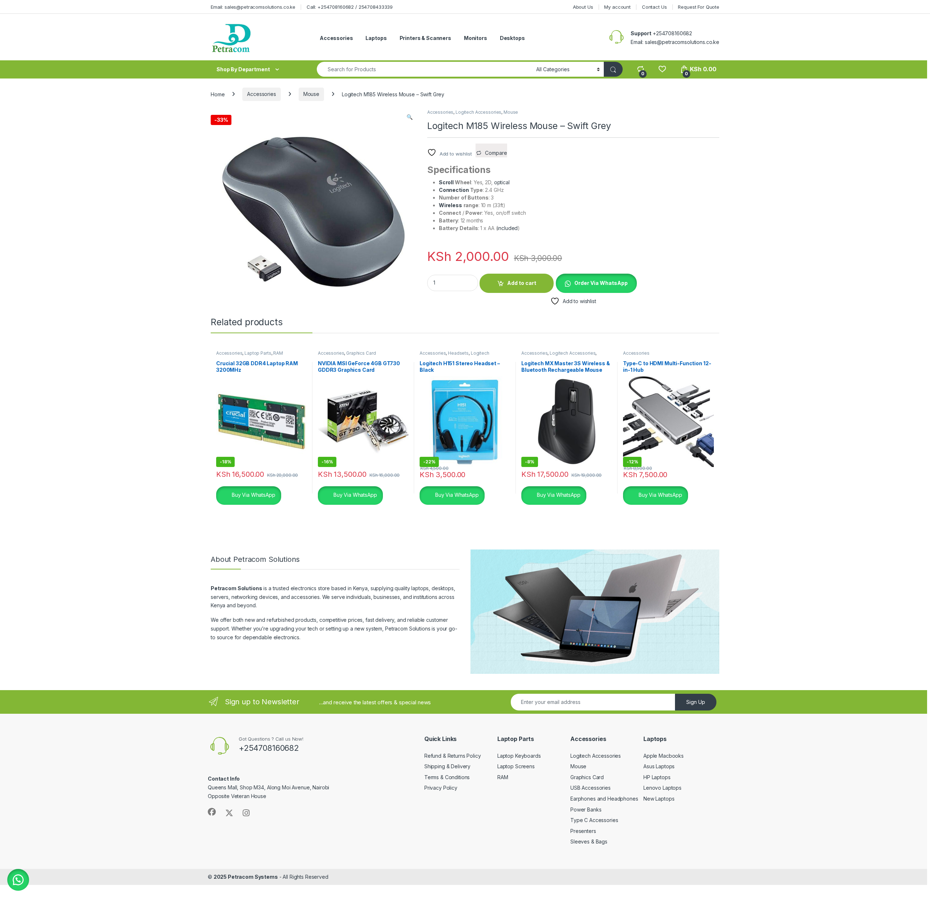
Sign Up (695, 702)
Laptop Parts (257, 353)
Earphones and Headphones (604, 799)
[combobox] (424, 69)
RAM (278, 353)
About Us (583, 7)
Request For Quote (698, 7)
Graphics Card (361, 353)
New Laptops (658, 799)
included (507, 228)
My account (617, 7)
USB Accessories (590, 788)
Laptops (376, 38)
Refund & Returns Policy (452, 756)
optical (502, 182)
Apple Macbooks (663, 756)
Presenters (583, 831)
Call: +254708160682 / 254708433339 (350, 7)
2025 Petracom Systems (246, 877)
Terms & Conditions (447, 777)
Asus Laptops (659, 766)
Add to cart (521, 283)
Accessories (336, 38)
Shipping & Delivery (447, 766)
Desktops (512, 38)
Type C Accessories (594, 820)
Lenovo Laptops (662, 788)
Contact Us (654, 7)
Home (218, 94)
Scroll (447, 182)
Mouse (311, 94)
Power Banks (585, 809)
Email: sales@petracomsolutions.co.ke (253, 7)
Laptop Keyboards (519, 756)
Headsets (458, 353)
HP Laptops (657, 777)
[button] (410, 117)
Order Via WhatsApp (601, 283)
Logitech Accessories (478, 112)
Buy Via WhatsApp (252, 495)
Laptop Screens (516, 766)
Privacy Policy (440, 788)
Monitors (475, 38)
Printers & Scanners (425, 38)
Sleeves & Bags (588, 841)
